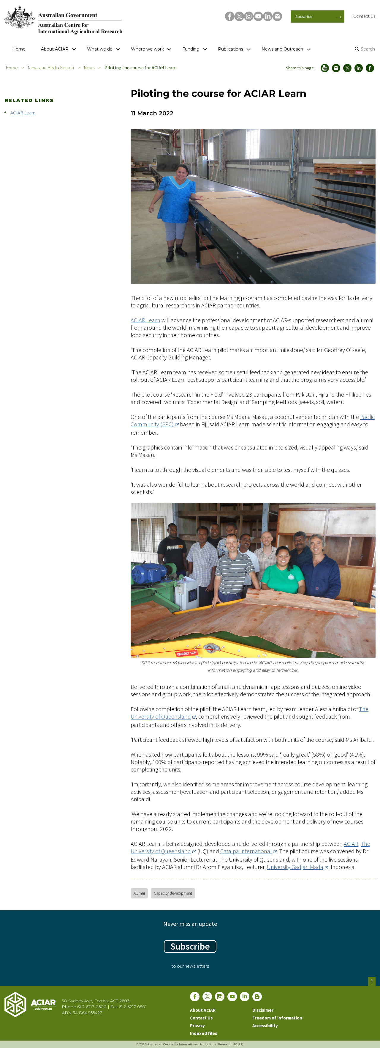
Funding (191, 49)
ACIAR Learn (145, 320)
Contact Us (201, 1018)
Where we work (147, 49)
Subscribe (303, 16)
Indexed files (203, 1033)
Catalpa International (246, 851)
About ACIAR (55, 49)
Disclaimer (262, 1010)
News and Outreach (282, 49)
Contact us (364, 16)
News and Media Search (51, 67)
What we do (100, 49)
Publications (230, 49)
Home (19, 49)
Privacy (197, 1025)
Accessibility (265, 1025)
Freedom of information (277, 1018)
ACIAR (351, 843)
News (89, 67)
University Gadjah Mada (295, 867)
